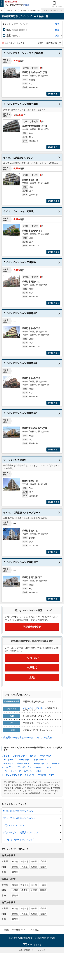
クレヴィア (39, 767)
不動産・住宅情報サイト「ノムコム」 (22, 930)
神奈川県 (25, 861)
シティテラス (8, 763)
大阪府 (15, 867)
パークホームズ (9, 759)
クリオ (38, 771)
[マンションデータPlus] (14, 4)
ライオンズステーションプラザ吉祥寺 (23, 53)
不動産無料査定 (32, 626)
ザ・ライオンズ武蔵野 (15, 460)
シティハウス (40, 759)
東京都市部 (35, 10)
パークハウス (45, 756)
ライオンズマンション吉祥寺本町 (20, 104)
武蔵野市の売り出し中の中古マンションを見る (27, 737)
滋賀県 (43, 867)
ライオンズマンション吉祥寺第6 (20, 313)
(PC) (15, 938)
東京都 (23, 10)
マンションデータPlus (13, 849)
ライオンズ (11, 10)
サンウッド (16, 771)
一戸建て (32, 667)
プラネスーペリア (46, 775)
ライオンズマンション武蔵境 (18, 211)
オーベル (55, 763)
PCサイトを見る (34, 945)
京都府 (34, 867)
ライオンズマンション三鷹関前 (19, 262)
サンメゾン (30, 775)
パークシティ (25, 759)
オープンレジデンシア (12, 775)
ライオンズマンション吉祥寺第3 (20, 413)
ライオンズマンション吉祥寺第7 (20, 363)
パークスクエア (41, 763)
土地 (32, 677)
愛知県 (15, 872)
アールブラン (8, 767)
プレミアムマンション (33, 707)
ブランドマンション (13, 825)
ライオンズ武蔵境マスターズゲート (22, 512)
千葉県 (43, 861)
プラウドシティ (20, 756)
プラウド (6, 756)
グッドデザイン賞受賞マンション (20, 832)
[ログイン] (54, 4)
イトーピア (52, 767)
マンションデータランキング (18, 839)
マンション (32, 657)
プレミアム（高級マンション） (19, 818)
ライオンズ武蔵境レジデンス (18, 157)
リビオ (5, 771)
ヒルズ (33, 756)
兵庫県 (24, 867)
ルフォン (28, 771)
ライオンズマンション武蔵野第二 (20, 562)
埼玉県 (34, 861)
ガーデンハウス (24, 763)
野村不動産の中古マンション (18, 811)
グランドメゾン (24, 767)
